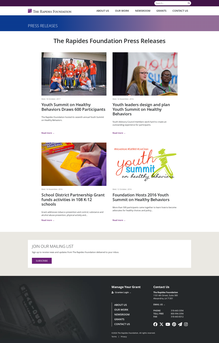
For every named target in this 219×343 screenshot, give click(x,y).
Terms (114, 336)
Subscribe (42, 260)
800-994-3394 (177, 313)
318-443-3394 (177, 310)
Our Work (122, 10)
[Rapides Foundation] (49, 10)
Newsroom (142, 10)
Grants (161, 10)
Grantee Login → (123, 292)
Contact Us (180, 10)
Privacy (124, 336)
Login (2, 341)
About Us (102, 10)
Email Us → (159, 304)
